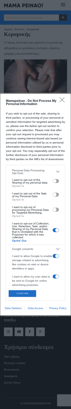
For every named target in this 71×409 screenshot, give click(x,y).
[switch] (56, 181)
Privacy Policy (57, 308)
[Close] (63, 101)
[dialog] (35, 204)
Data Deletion (13, 308)
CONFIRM (22, 293)
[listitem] (35, 171)
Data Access (35, 308)
